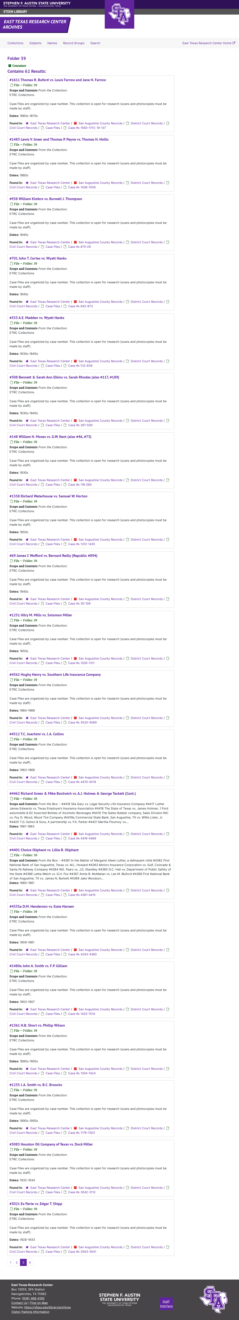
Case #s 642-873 (80, 306)
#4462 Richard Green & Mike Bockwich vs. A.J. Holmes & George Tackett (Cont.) (73, 793)
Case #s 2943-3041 (82, 1251)
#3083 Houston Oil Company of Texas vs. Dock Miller (51, 1144)
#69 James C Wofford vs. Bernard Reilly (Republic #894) (53, 555)
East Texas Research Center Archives (34, 24)
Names (52, 43)
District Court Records (147, 123)
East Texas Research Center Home (207, 43)
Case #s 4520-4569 (82, 722)
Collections (15, 43)
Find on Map (39, 1303)
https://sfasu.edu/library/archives (47, 1307)
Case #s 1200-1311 (81, 663)
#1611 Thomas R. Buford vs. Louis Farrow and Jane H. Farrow (58, 79)
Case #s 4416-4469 (82, 838)
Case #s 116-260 (80, 484)
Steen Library (15, 11)
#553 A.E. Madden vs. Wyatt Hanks (37, 317)
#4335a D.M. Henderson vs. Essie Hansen (42, 906)
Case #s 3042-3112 (82, 1192)
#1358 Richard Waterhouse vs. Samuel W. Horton (48, 496)
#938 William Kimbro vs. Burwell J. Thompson (46, 198)
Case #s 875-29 (79, 247)
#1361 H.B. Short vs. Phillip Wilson (37, 1025)
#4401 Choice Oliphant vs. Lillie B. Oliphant (44, 849)
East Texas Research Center (50, 123)
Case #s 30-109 (79, 603)
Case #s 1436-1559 (82, 187)
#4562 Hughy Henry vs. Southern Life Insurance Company (55, 674)
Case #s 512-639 (80, 365)
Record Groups (73, 43)
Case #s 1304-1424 (82, 1073)
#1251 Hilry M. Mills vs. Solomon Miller (41, 615)
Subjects (35, 43)
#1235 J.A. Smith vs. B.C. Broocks (36, 1084)
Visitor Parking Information (30, 1312)
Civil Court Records (23, 128)
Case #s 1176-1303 (81, 1133)
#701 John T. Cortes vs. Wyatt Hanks (38, 258)
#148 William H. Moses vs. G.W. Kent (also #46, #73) (50, 436)
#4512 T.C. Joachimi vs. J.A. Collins (37, 734)
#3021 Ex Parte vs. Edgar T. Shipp (36, 1203)
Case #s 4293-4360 (82, 954)
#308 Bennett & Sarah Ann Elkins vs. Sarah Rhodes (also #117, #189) (64, 377)
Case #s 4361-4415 (82, 895)
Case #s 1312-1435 (81, 544)
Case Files (53, 128)
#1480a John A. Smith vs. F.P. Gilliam (38, 965)
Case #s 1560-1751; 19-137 (87, 128)
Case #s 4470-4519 (82, 782)
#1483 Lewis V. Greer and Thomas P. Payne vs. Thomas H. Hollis (59, 139)
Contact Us (19, 1303)
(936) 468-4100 (33, 1298)
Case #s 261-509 (80, 425)
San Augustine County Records (100, 123)
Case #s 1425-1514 (81, 1014)
